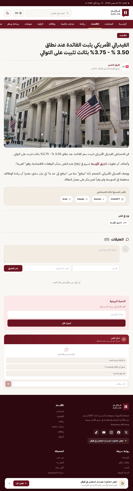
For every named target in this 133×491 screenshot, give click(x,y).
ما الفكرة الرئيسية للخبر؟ (117, 360)
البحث (126, 467)
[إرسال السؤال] (8, 384)
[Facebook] (119, 432)
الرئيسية (123, 23)
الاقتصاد (95, 23)
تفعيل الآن (21, 483)
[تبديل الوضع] (7, 13)
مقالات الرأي (124, 462)
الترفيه (40, 23)
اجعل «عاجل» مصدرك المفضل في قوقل (108, 441)
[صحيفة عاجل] (119, 13)
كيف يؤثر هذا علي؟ (119, 373)
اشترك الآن (66, 323)
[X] (126, 432)
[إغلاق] (9, 483)
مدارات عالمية (67, 23)
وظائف (52, 23)
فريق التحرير (114, 64)
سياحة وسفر (13, 23)
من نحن (60, 457)
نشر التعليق (13, 268)
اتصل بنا (60, 462)
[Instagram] (111, 432)
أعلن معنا (59, 467)
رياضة (82, 23)
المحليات (109, 23)
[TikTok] (96, 432)
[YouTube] (104, 432)
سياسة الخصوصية (56, 472)
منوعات (28, 23)
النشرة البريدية (123, 472)
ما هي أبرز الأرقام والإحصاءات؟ (115, 367)
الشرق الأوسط (99, 163)
